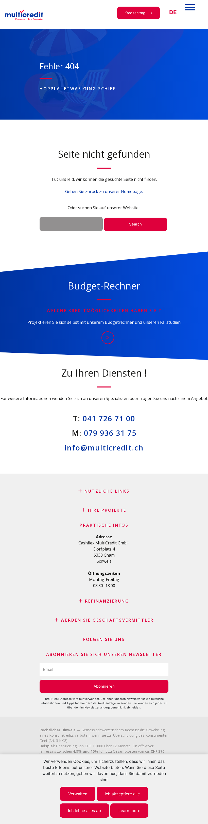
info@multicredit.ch (104, 448)
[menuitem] (173, 12)
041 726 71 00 (109, 418)
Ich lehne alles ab (84, 810)
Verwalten (77, 793)
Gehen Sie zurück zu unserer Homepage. (104, 191)
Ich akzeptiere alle (122, 793)
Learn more (129, 810)
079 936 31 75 (110, 433)
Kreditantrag (135, 13)
